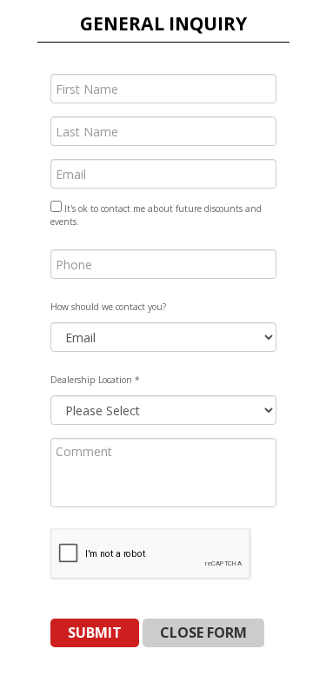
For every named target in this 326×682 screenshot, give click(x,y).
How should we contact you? (108, 307)
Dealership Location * (95, 380)
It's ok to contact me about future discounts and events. (156, 215)
